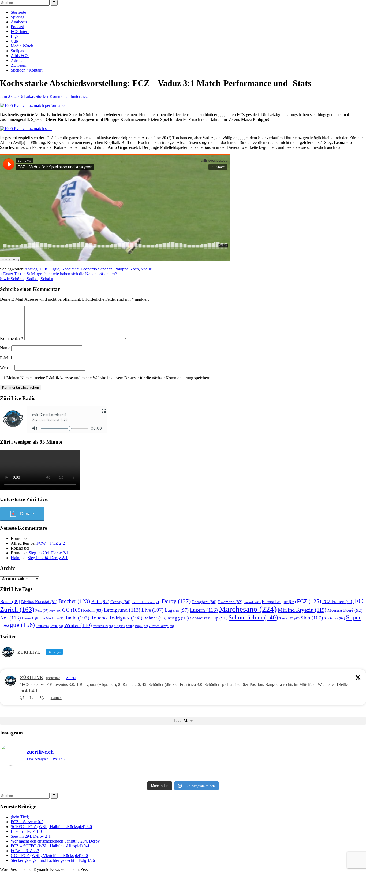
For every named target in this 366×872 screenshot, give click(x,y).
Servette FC (289, 618)
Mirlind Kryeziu (302, 610)
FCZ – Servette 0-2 (27, 821)
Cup (14, 41)
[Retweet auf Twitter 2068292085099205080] (33, 698)
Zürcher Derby (161, 626)
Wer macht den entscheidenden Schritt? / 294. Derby (55, 841)
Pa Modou (52, 618)
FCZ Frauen (338, 601)
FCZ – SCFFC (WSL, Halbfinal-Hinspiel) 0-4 (50, 846)
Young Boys (137, 626)
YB (119, 626)
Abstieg (31, 269)
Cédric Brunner (146, 602)
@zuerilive (53, 678)
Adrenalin (19, 60)
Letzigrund (122, 610)
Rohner (154, 618)
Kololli (93, 610)
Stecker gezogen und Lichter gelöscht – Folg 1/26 (53, 860)
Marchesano (248, 609)
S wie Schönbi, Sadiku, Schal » (26, 278)
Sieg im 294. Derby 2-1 (49, 553)
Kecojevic (70, 269)
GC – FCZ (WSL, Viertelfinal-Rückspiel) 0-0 (49, 855)
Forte (41, 611)
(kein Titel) (20, 817)
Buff (43, 269)
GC (72, 610)
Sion (312, 618)
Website (6, 367)
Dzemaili (252, 602)
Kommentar (11, 338)
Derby (176, 601)
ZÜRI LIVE (31, 677)
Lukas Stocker (36, 96)
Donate (27, 513)
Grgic (54, 269)
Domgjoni (204, 602)
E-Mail (6, 357)
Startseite (18, 12)
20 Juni (71, 678)
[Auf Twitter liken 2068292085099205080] (44, 698)
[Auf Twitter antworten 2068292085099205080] (23, 698)
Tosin (56, 626)
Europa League (279, 601)
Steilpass (18, 51)
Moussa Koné (345, 610)
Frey (55, 610)
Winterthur (103, 626)
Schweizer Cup (208, 618)
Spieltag (17, 17)
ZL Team (18, 65)
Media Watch (22, 46)
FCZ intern (20, 31)
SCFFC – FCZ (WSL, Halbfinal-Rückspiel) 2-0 (51, 826)
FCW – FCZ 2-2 (50, 543)
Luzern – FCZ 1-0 (26, 831)
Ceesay (120, 602)
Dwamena (230, 601)
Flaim (15, 557)
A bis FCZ (20, 55)
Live (152, 610)
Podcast (17, 26)
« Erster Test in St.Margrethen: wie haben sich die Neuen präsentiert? (58, 274)
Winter (78, 625)
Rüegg (178, 618)
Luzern (204, 610)
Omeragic (31, 618)
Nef (10, 618)
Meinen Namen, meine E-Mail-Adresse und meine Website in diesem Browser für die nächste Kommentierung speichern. (108, 378)
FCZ (309, 601)
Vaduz (146, 269)
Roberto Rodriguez (116, 618)
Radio (76, 618)
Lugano (177, 610)
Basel (10, 601)
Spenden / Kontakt (26, 70)
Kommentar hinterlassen (70, 96)
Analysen (19, 22)
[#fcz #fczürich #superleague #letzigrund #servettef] (183, 774)
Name (5, 348)
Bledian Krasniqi (39, 602)
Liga (14, 36)
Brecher (74, 601)
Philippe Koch (126, 269)
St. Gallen (334, 618)
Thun (42, 626)
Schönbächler (253, 617)
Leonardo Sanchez (96, 269)
